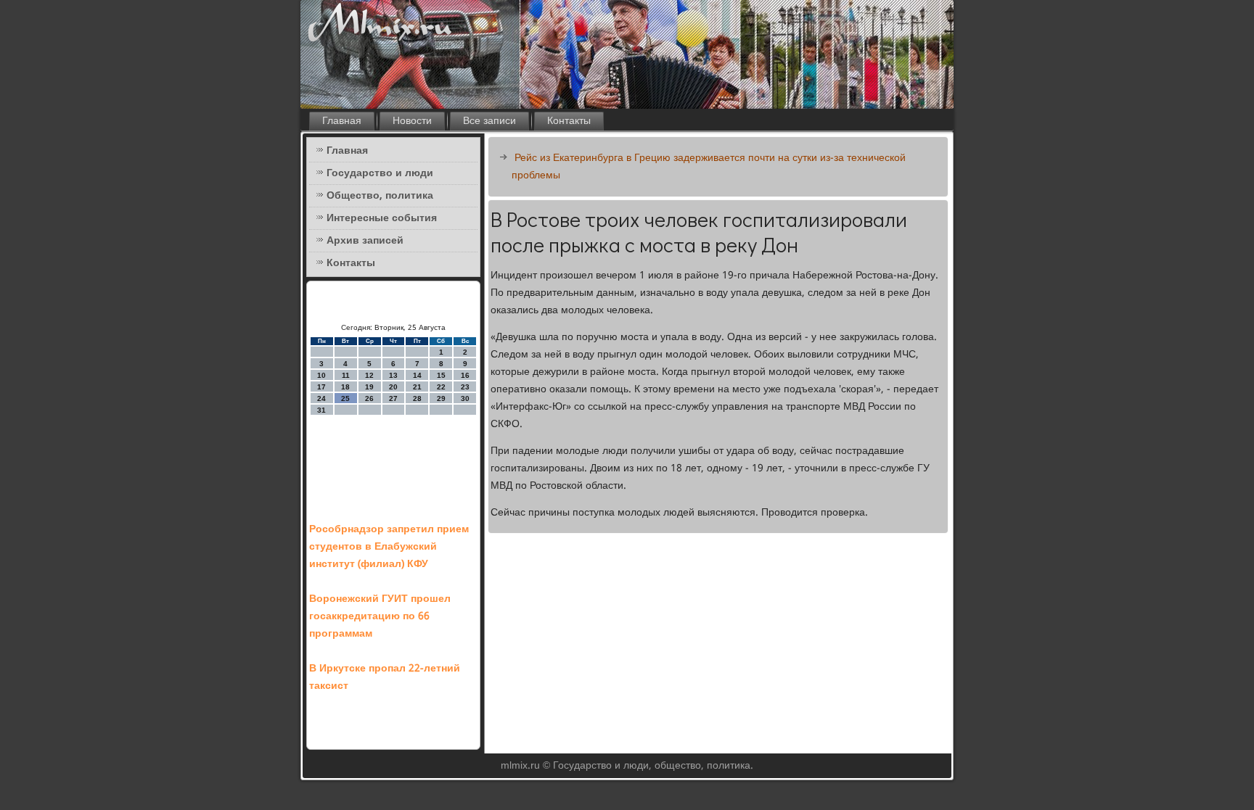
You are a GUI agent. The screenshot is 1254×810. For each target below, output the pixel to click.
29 (441, 398)
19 (369, 387)
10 (321, 375)
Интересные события (382, 218)
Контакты (569, 121)
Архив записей (365, 240)
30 (465, 398)
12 (369, 375)
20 (393, 387)
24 (321, 398)
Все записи (489, 121)
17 (321, 387)
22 (441, 387)
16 (465, 375)
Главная (341, 121)
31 (321, 410)
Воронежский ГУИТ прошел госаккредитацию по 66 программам (380, 616)
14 (417, 375)
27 (393, 398)
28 (417, 398)
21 (417, 387)
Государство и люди (380, 173)
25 (345, 398)
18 (345, 387)
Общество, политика (380, 195)
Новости (412, 121)
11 (346, 375)
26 (369, 398)
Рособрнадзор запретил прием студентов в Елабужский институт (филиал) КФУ (389, 547)
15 (441, 375)
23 (465, 387)
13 (393, 375)
